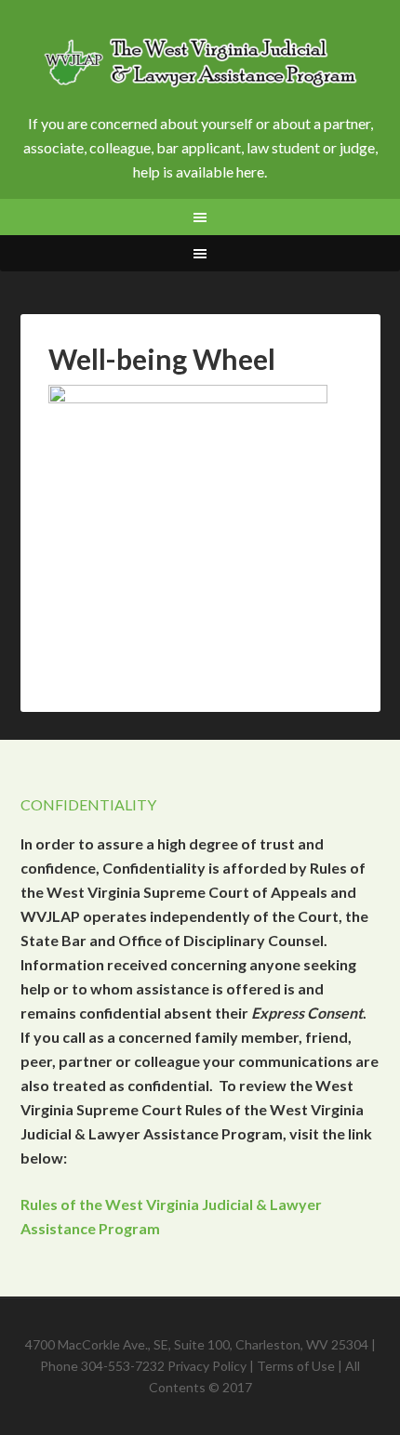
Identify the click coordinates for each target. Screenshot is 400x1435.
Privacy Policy (207, 1366)
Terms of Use (296, 1366)
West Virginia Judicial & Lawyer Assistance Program (200, 65)
